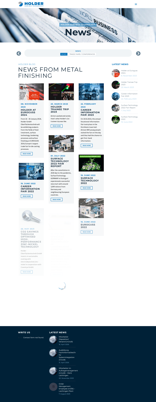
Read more (27, 154)
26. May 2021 (31, 235)
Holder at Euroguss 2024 (129, 71)
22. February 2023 (90, 109)
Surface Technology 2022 (129, 118)
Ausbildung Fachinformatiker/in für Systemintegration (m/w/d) (67, 355)
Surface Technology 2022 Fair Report (129, 106)
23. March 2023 (60, 108)
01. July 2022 (60, 161)
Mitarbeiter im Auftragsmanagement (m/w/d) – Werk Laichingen (68, 371)
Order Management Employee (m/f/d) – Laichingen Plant (67, 387)
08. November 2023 (29, 109)
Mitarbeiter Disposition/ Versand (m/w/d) (66, 339)
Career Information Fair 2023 (129, 95)
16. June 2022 (88, 223)
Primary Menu (136, 4)
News (78, 51)
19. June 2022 (90, 179)
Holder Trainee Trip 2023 (129, 83)
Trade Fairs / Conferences (82, 54)
